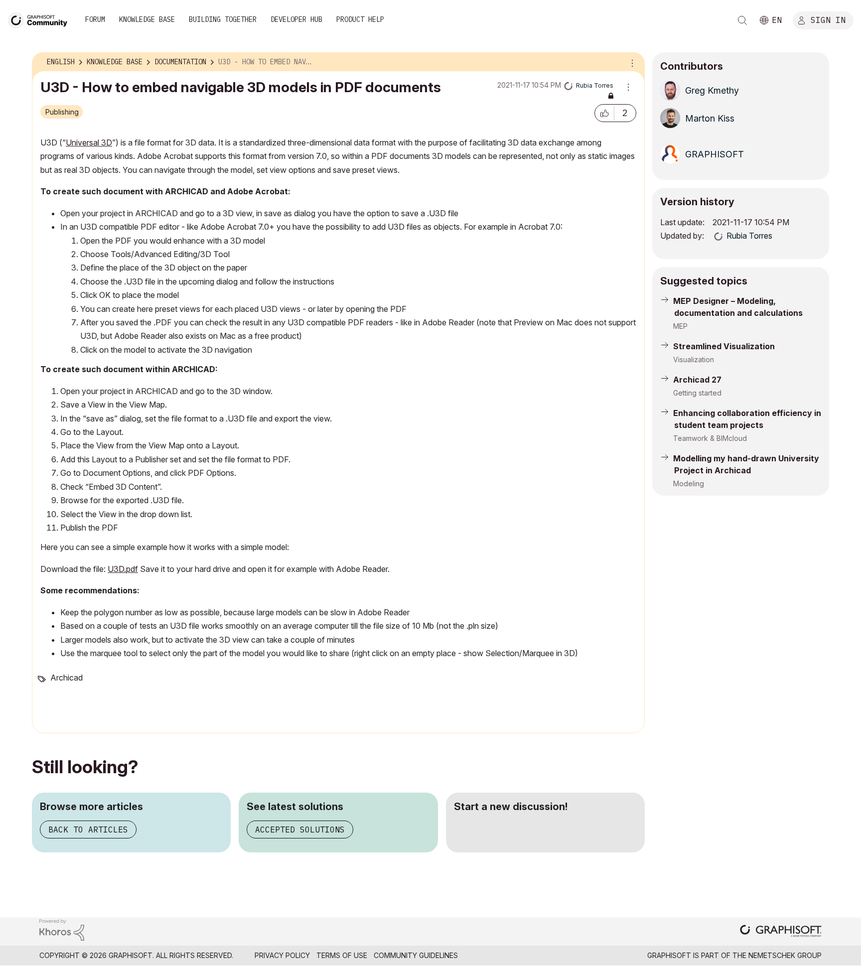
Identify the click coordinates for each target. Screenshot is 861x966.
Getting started (697, 393)
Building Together (223, 19)
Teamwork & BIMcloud (710, 438)
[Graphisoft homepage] (781, 932)
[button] (604, 113)
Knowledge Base (147, 19)
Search (742, 20)
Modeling (688, 483)
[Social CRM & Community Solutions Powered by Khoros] (61, 929)
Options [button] (630, 62)
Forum (95, 19)
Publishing (62, 112)
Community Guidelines (416, 955)
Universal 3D (89, 142)
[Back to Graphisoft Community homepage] (40, 19)
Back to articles (88, 829)
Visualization (693, 359)
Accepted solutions (300, 829)
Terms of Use (341, 955)
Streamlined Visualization (724, 346)
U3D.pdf (123, 569)
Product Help (360, 19)
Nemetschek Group (785, 955)
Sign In (828, 19)
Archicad (66, 678)
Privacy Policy (282, 955)
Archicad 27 (697, 380)
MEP (680, 326)
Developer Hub (296, 19)
